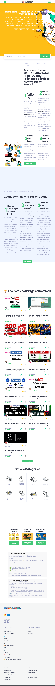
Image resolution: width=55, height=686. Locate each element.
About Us (6, 668)
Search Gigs (31, 672)
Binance (13, 587)
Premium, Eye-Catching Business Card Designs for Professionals (14, 451)
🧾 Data (6, 652)
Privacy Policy (7, 677)
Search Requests (32, 670)
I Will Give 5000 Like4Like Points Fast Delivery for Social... (38, 343)
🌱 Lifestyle (7, 657)
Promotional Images (9, 672)
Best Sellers (31, 675)
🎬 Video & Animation (9, 643)
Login (29, 631)
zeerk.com (12, 611)
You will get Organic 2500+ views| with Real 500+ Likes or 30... (14, 316)
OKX (12, 588)
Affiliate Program (32, 677)
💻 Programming (8, 647)
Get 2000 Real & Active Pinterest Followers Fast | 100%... (14, 343)
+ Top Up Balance (33, 560)
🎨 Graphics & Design (9, 645)
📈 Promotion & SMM (9, 633)
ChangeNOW (14, 583)
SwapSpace (13, 590)
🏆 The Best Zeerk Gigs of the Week (13, 659)
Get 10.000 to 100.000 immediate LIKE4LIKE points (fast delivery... (38, 316)
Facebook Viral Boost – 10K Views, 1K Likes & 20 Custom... (14, 397)
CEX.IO (12, 586)
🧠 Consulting (7, 654)
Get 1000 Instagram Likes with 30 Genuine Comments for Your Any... (39, 424)
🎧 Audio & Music (8, 640)
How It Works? (7, 670)
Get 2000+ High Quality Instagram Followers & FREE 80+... (15, 424)
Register (30, 633)
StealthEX (13, 591)
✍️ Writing (6, 638)
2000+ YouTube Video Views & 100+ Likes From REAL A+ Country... (39, 370)
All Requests (31, 668)
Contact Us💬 (7, 679)
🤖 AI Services (7, 631)
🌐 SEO (5, 636)
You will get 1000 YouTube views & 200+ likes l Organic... (38, 397)
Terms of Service (8, 675)
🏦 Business (7, 650)
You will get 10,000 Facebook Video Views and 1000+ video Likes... (15, 370)
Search (45, 56)
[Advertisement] (27, 179)
